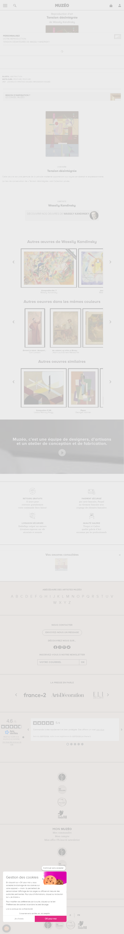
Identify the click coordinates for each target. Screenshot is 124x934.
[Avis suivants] (121, 730)
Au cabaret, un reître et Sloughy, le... (65, 352)
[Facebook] (55, 649)
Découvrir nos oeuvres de (58, 214)
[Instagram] (60, 649)
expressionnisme (95, 177)
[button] (6, 928)
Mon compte (62, 836)
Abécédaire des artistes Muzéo (62, 590)
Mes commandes (62, 833)
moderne (48, 177)
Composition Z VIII (43, 412)
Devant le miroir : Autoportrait (35, 352)
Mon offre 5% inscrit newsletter (62, 840)
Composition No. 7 (48, 292)
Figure (83, 412)
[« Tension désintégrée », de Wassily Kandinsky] (61, 565)
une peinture (24, 177)
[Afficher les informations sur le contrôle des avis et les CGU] (23, 737)
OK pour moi (51, 919)
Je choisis (18, 919)
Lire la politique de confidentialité (19, 909)
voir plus (100, 730)
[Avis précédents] (28, 730)
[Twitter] (68, 649)
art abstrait (80, 177)
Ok (83, 662)
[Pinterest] (64, 649)
